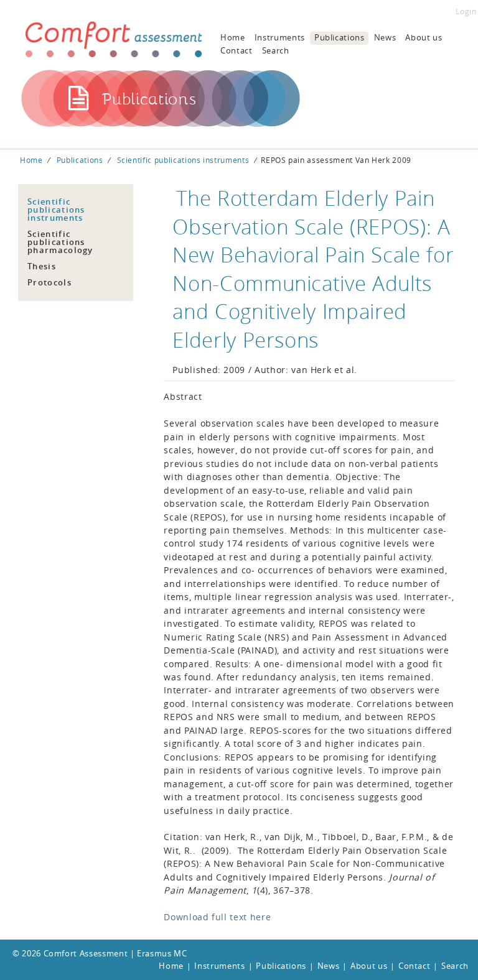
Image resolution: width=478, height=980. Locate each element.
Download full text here (217, 917)
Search (275, 50)
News (385, 37)
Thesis (41, 266)
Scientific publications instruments (183, 160)
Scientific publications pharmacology (60, 242)
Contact (236, 50)
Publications (339, 37)
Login (466, 11)
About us (423, 37)
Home (232, 37)
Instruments (280, 37)
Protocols (49, 282)
